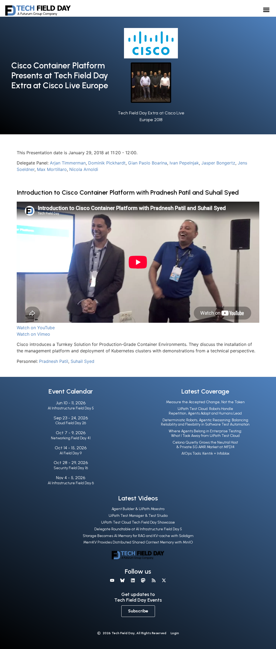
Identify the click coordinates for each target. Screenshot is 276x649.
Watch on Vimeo (33, 334)
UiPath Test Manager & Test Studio (138, 515)
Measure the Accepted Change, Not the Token (205, 402)
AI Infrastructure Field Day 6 (71, 483)
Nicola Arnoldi (83, 169)
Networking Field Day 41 (71, 438)
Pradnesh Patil (53, 361)
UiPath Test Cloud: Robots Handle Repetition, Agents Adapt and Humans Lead (205, 411)
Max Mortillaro (52, 169)
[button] (266, 9)
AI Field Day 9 (71, 453)
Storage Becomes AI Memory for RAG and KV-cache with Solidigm (138, 536)
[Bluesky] (122, 580)
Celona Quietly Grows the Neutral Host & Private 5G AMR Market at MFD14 (205, 444)
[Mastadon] (143, 580)
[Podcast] (153, 580)
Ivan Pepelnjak (184, 163)
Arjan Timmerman (68, 163)
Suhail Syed (82, 361)
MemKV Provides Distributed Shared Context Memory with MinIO (138, 542)
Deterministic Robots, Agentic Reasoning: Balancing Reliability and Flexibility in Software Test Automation (205, 422)
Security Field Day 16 (71, 468)
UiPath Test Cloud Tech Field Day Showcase (138, 522)
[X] (164, 580)
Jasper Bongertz (218, 163)
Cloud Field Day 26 (70, 423)
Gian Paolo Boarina (147, 163)
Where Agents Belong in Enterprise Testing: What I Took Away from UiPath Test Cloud (205, 433)
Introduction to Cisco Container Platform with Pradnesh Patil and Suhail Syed (128, 192)
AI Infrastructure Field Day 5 (71, 408)
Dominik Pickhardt (107, 163)
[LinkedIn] (133, 580)
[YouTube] (112, 580)
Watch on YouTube (36, 327)
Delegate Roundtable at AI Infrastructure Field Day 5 (138, 529)
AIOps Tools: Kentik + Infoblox (205, 453)
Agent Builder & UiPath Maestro (138, 509)
